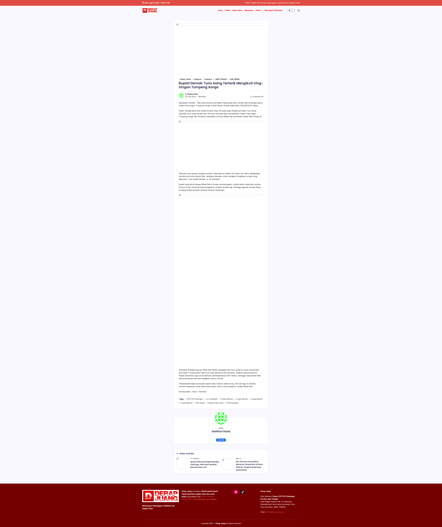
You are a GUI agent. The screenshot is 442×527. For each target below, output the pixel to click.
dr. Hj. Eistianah (211, 399)
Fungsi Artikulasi (227, 399)
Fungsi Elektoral (186, 403)
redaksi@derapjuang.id (275, 512)
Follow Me (221, 440)
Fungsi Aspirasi (242, 399)
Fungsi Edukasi (256, 399)
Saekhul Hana (193, 94)
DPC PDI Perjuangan (195, 399)
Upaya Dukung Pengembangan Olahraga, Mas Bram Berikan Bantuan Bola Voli (204, 464)
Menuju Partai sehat (215, 403)
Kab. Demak (200, 403)
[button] (291, 10)
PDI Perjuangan (232, 403)
